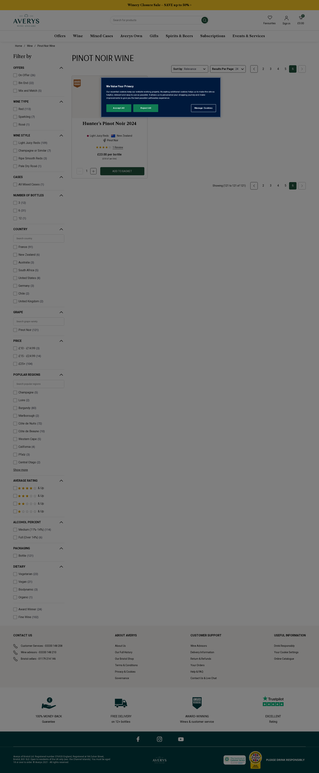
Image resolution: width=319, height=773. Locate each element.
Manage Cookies (203, 108)
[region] (161, 97)
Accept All (118, 108)
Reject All (145, 108)
